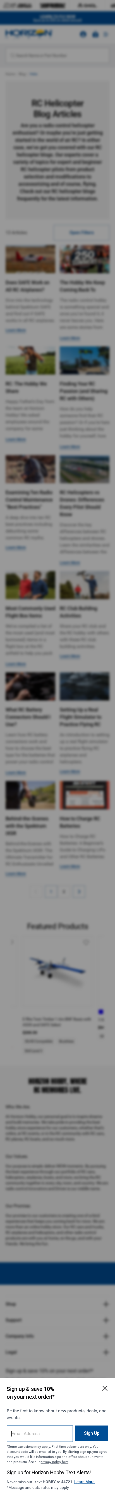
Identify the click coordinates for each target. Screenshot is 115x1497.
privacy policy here (54, 1462)
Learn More (84, 1482)
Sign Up (91, 1433)
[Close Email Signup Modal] (105, 1388)
